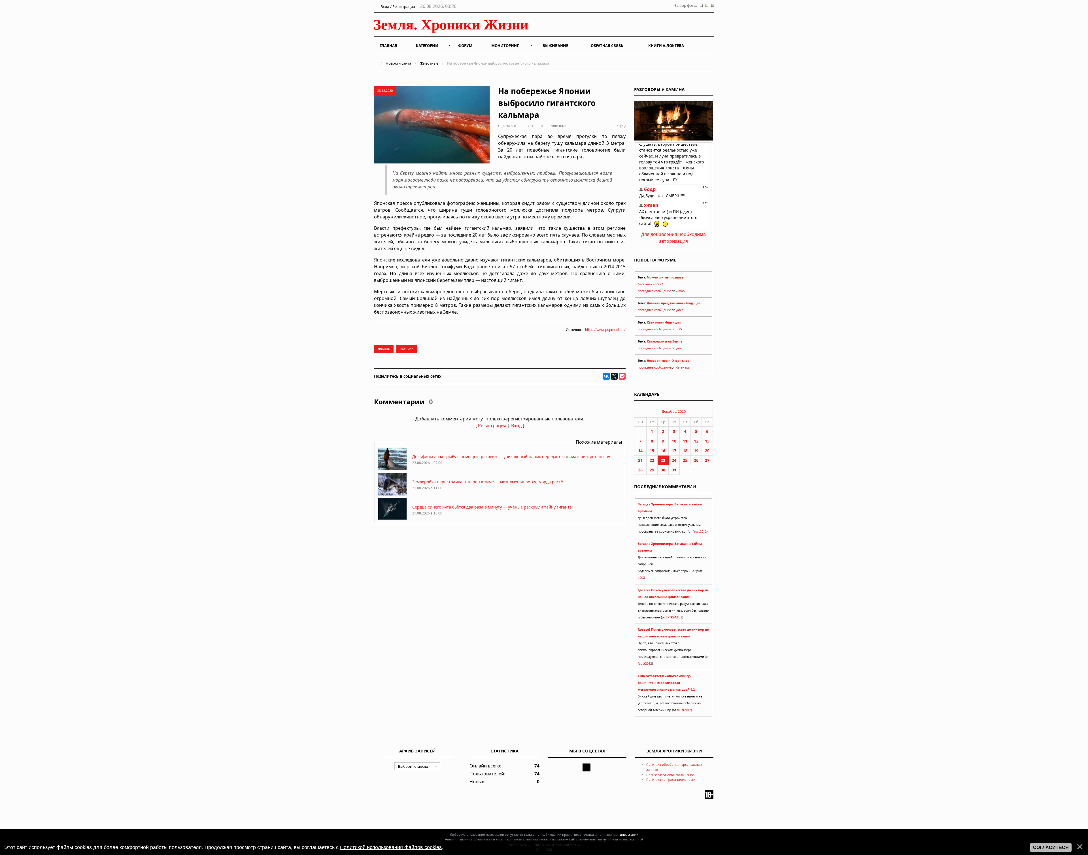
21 (640, 460)
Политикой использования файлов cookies (391, 847)
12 (696, 441)
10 (674, 441)
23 (663, 460)
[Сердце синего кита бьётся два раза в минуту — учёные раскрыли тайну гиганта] (392, 519)
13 (707, 441)
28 (640, 470)
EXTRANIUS (674, 617)
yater (679, 310)
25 (685, 460)
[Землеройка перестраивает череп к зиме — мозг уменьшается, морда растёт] (392, 494)
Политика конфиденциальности (670, 779)
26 (696, 460)
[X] (614, 376)
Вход (516, 425)
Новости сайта (398, 63)
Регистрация (492, 425)
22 (652, 460)
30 (663, 470)
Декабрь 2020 (674, 411)
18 (685, 450)
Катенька (683, 367)
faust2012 (699, 531)
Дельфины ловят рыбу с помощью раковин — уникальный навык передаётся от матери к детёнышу (511, 456)
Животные (429, 63)
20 (707, 450)
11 (685, 441)
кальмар (406, 349)
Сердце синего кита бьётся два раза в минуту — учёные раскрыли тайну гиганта (492, 507)
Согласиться (1051, 847)
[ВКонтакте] (606, 376)
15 (652, 450)
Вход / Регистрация (397, 6)
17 (674, 450)
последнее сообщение (654, 291)
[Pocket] (622, 376)
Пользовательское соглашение (670, 775)
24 (674, 460)
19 (696, 450)
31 (674, 470)
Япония (384, 349)
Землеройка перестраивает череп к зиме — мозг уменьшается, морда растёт (488, 481)
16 (663, 450)
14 (640, 450)
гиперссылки (628, 834)
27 (707, 460)
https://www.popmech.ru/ (605, 329)
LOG (679, 329)
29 (652, 470)
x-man (680, 291)
